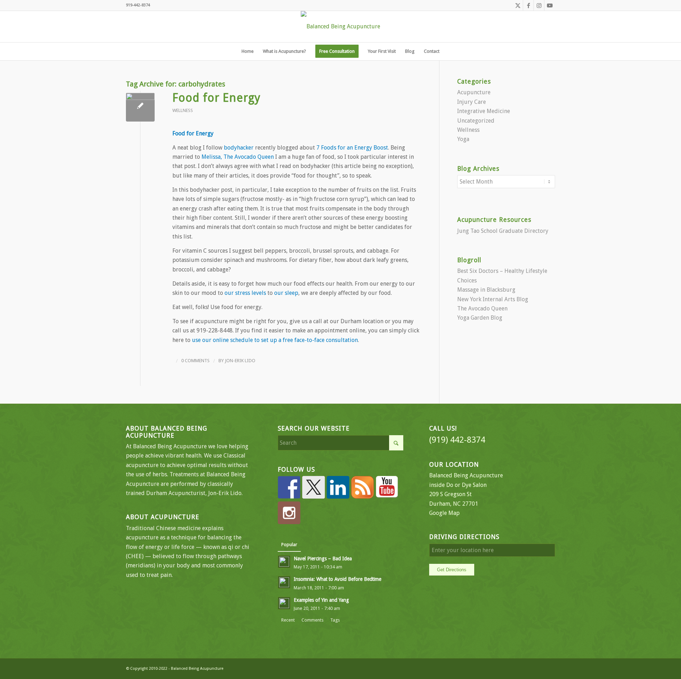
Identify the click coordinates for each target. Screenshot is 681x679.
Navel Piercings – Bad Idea (323, 558)
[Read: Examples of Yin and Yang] (284, 603)
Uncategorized (475, 120)
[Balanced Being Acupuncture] (340, 26)
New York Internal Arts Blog (492, 299)
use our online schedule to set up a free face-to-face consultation (275, 340)
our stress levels (245, 293)
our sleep (286, 293)
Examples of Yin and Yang (321, 600)
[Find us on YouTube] (387, 487)
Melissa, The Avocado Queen (237, 156)
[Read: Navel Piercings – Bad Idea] (284, 561)
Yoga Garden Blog (479, 317)
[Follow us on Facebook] (289, 487)
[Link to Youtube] (549, 5)
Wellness (182, 110)
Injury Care (471, 102)
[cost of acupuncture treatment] (140, 107)
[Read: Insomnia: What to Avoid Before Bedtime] (284, 582)
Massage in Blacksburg (486, 289)
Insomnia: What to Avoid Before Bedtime (337, 579)
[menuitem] (247, 51)
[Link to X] (518, 5)
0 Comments (195, 360)
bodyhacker (239, 147)
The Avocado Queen (482, 308)
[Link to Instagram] (539, 5)
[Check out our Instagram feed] (289, 512)
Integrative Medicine (483, 111)
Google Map (444, 513)
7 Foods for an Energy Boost (352, 147)
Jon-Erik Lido (240, 360)
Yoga (463, 139)
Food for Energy (216, 98)
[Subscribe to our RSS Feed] (362, 487)
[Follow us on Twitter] (313, 487)
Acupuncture (474, 92)
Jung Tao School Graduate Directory (502, 231)
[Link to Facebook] (528, 5)
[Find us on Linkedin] (338, 487)
